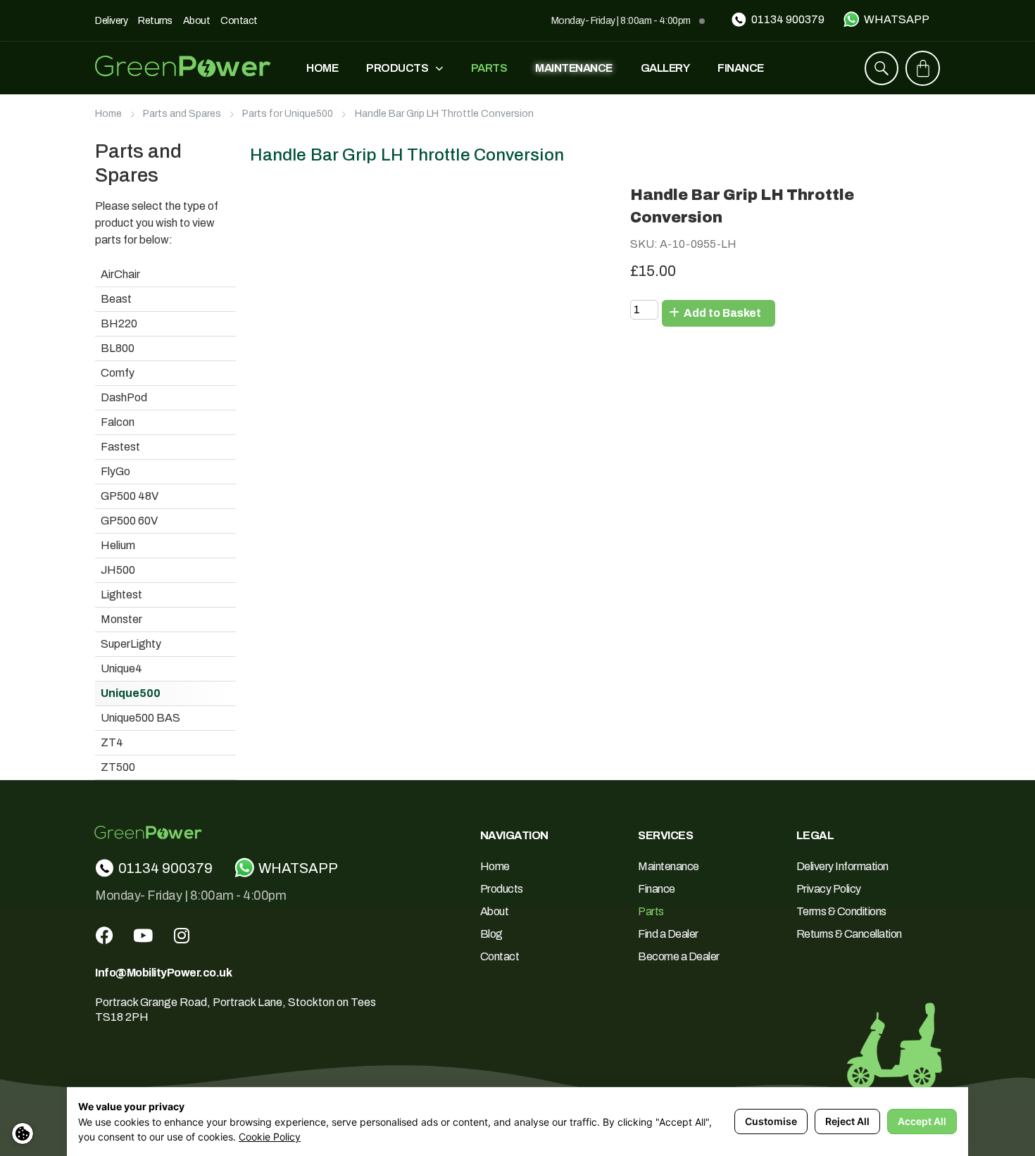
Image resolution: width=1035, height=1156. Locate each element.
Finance (740, 68)
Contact (239, 20)
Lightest (121, 595)
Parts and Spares (182, 113)
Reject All (847, 1121)
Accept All (922, 1121)
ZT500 (118, 767)
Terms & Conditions (841, 911)
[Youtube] (143, 935)
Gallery (665, 68)
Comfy (117, 373)
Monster (121, 619)
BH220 (119, 323)
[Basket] (923, 68)
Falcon (117, 422)
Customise (771, 1121)
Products (397, 68)
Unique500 (131, 693)
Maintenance (574, 68)
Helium (118, 545)
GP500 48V (129, 496)
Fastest (120, 447)
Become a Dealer (679, 956)
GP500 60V (129, 521)
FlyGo (115, 471)
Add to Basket (721, 313)
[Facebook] (104, 935)
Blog (491, 934)
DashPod (124, 397)
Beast (116, 299)
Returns (155, 20)
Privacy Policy (828, 889)
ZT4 (112, 742)
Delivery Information (842, 866)
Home (322, 68)
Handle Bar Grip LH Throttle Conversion (444, 113)
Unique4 (121, 668)
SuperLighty (131, 644)
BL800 (117, 348)
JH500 (118, 570)
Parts (489, 68)
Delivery (111, 20)
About (197, 20)
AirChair (120, 274)
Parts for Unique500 (287, 113)
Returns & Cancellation (849, 934)
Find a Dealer (668, 934)
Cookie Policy (270, 1137)
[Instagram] (181, 935)
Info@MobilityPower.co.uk (163, 973)
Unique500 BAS (140, 718)
